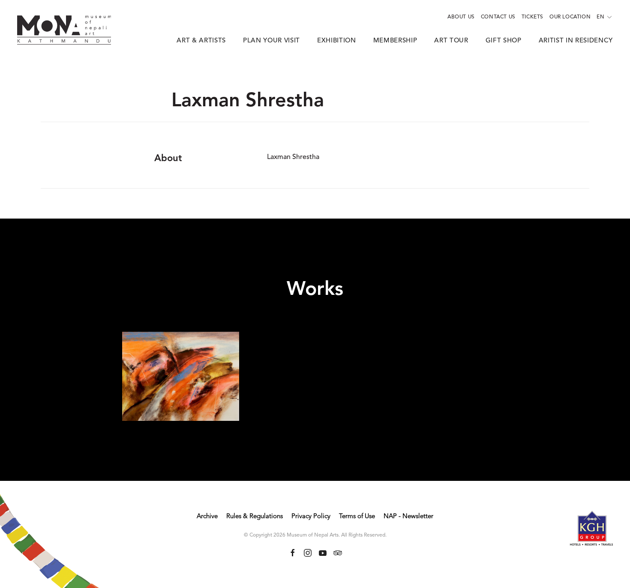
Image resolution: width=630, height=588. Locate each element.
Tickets (532, 17)
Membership (395, 41)
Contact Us (498, 17)
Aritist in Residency (576, 41)
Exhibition (336, 41)
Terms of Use (357, 516)
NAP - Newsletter (408, 516)
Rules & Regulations (254, 516)
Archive (207, 516)
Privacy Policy (310, 516)
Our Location (570, 17)
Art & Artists (201, 41)
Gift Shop (504, 41)
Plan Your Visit (271, 41)
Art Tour (451, 41)
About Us (461, 17)
